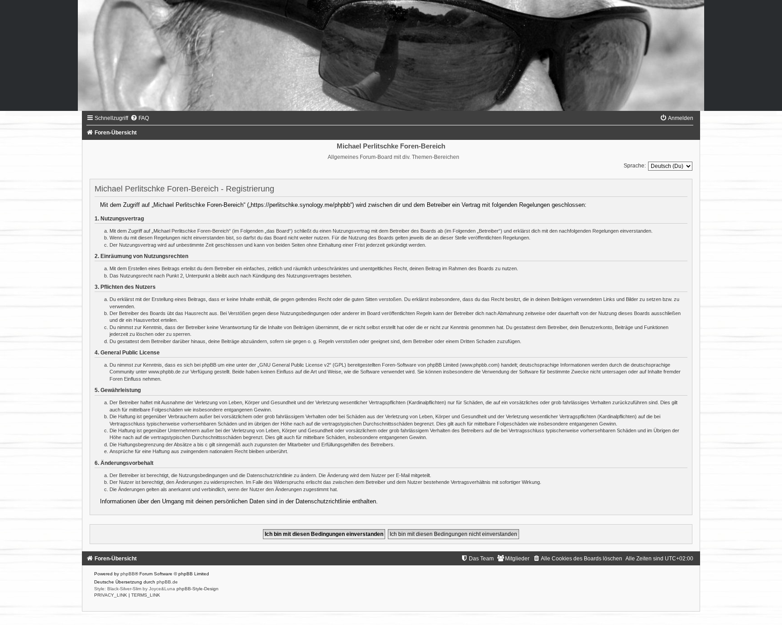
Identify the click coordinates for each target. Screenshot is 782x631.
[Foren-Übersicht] (391, 55)
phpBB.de (167, 581)
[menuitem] (139, 118)
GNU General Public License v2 (294, 365)
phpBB (127, 573)
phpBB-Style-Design (197, 588)
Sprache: (635, 166)
